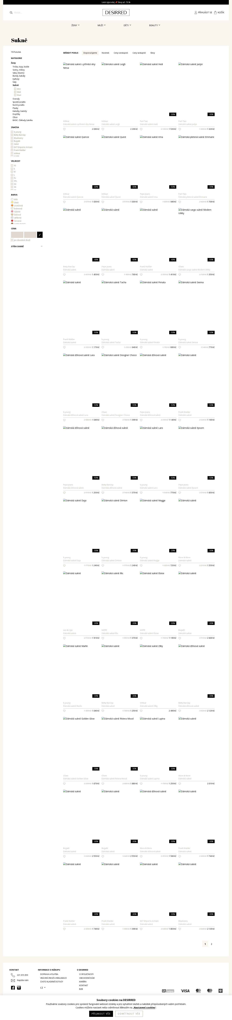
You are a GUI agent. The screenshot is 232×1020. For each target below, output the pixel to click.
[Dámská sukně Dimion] (120, 533)
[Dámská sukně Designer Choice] (120, 387)
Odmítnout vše (129, 1013)
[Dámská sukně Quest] (120, 169)
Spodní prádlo (19, 102)
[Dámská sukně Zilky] (158, 678)
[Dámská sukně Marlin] (81, 678)
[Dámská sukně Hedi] (158, 97)
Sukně (16, 85)
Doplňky (16, 114)
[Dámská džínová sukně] (158, 387)
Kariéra (82, 981)
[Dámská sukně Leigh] (120, 97)
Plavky (15, 108)
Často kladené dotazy (51, 981)
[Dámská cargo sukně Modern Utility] (196, 242)
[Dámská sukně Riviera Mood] (120, 751)
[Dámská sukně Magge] (158, 533)
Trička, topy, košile (21, 66)
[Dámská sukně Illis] (120, 606)
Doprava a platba (49, 974)
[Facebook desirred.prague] (13, 988)
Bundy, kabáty (19, 75)
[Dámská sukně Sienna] (196, 315)
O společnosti (86, 974)
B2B (81, 989)
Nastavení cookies (144, 1007)
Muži (101, 25)
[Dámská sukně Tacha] (120, 315)
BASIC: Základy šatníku (23, 120)
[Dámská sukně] (81, 242)
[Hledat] (11, 12)
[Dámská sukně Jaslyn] (196, 97)
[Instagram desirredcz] (19, 988)
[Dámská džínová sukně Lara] (81, 387)
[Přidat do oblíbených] (64, 129)
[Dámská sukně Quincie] (81, 169)
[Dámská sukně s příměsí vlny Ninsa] (81, 97)
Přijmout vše (101, 1013)
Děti (126, 25)
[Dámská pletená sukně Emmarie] (196, 169)
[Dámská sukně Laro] (158, 460)
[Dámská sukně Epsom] (196, 460)
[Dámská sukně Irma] (158, 169)
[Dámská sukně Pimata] (158, 315)
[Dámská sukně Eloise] (158, 606)
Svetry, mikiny (19, 70)
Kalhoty (16, 79)
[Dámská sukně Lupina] (158, 751)
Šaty (14, 82)
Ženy (74, 25)
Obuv (15, 117)
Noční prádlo (18, 105)
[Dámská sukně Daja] (81, 533)
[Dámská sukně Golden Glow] (81, 751)
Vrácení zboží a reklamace (53, 978)
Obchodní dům (87, 978)
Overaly (16, 98)
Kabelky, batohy (20, 111)
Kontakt (83, 985)
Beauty (153, 25)
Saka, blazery (18, 73)
